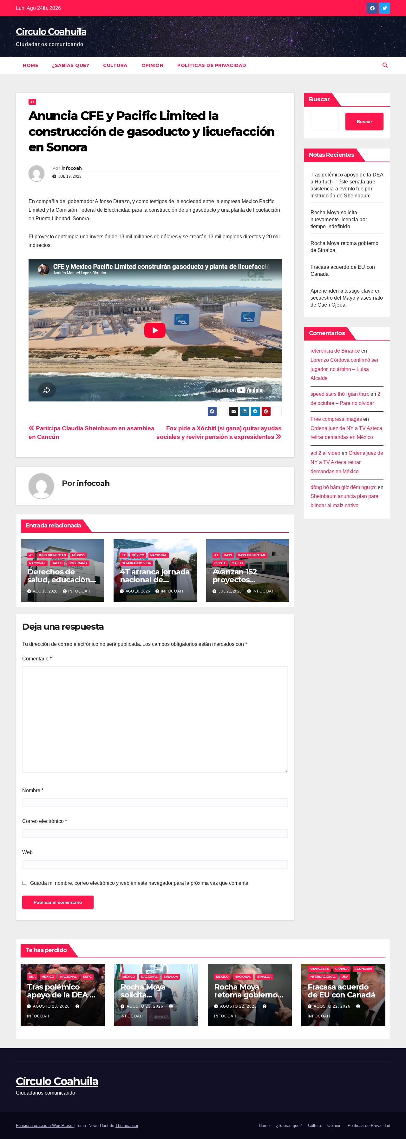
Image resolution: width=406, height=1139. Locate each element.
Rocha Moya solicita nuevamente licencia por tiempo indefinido (339, 219)
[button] (385, 65)
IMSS (228, 555)
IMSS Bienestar (52, 555)
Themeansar (126, 1125)
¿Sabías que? (70, 65)
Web (27, 852)
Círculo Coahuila (51, 31)
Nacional (37, 563)
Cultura (115, 65)
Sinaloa (171, 976)
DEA (32, 976)
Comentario (37, 658)
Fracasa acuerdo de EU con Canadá (341, 990)
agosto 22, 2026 (239, 1006)
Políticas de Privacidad (211, 65)
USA (345, 976)
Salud (57, 563)
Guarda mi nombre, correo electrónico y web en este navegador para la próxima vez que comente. (140, 883)
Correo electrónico (44, 821)
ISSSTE (220, 563)
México (78, 555)
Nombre (32, 790)
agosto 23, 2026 (52, 1006)
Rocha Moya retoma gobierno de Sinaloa (246, 994)
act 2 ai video (325, 453)
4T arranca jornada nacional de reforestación (155, 579)
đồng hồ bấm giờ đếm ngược (344, 487)
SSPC (87, 976)
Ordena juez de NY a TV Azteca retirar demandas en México (347, 462)
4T (32, 101)
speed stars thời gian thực (340, 394)
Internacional (323, 976)
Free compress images (336, 419)
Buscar (319, 99)
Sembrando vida (136, 563)
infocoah (72, 168)
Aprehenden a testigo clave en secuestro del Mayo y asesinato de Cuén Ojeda (347, 298)
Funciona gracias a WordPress (45, 1125)
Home (30, 65)
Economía (363, 968)
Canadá (342, 968)
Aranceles (319, 968)
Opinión (152, 65)
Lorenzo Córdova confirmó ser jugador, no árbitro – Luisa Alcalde (344, 369)
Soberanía (78, 563)
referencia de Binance (335, 351)
